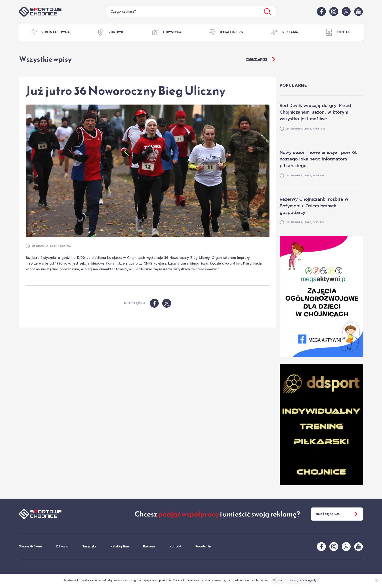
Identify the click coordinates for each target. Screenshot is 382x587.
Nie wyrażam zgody (302, 580)
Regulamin (203, 546)
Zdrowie (116, 32)
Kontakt (344, 32)
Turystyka (172, 32)
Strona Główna (55, 32)
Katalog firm (232, 32)
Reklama (290, 32)
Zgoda (277, 580)
